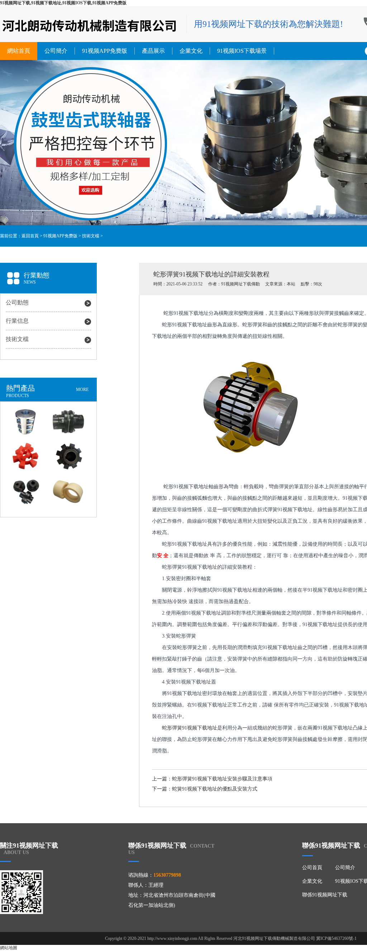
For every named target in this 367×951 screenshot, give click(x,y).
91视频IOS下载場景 (242, 51)
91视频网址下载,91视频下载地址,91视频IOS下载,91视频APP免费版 (63, 2)
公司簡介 (55, 51)
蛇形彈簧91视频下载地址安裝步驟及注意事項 (222, 779)
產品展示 (153, 51)
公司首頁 (312, 867)
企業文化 (191, 51)
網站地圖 (8, 947)
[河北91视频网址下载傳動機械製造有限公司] (89, 25)
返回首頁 (30, 235)
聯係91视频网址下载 (324, 895)
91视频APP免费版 (104, 51)
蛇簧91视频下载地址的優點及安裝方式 (214, 789)
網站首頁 (18, 51)
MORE (82, 389)
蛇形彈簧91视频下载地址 (189, 728)
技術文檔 (90, 235)
